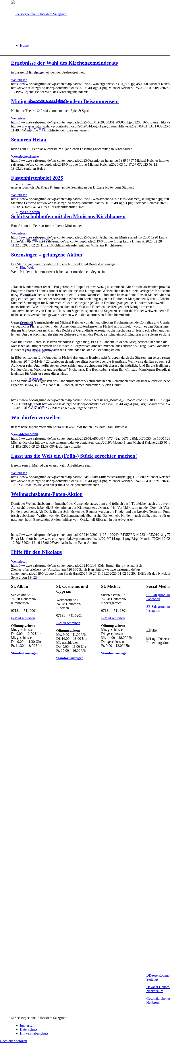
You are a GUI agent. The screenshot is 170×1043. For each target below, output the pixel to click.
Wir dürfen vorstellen (36, 417)
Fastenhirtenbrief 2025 (37, 178)
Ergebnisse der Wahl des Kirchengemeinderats (64, 63)
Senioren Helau (28, 140)
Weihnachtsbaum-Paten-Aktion (47, 494)
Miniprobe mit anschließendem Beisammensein (65, 101)
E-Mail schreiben (23, 618)
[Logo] (39, 14)
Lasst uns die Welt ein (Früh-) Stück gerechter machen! (74, 456)
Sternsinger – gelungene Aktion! (47, 255)
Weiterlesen (19, 80)
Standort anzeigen (24, 653)
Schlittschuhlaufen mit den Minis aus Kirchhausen (68, 216)
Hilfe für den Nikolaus (36, 552)
